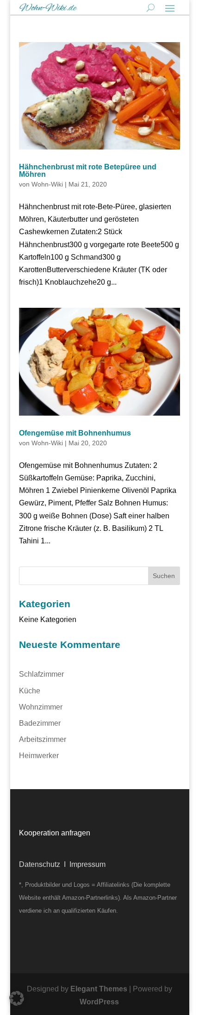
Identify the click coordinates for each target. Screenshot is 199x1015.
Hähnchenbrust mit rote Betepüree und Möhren (87, 170)
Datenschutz (39, 864)
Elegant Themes (98, 989)
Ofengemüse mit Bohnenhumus (75, 433)
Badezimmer (40, 723)
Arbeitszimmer (42, 739)
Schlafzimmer (41, 674)
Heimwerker (39, 756)
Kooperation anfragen (54, 833)
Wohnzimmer (40, 707)
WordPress (99, 1002)
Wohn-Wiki (47, 184)
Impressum (87, 864)
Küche (29, 691)
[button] (16, 998)
